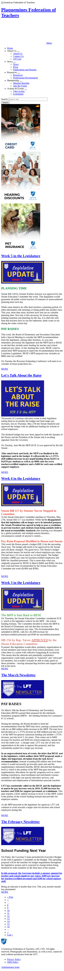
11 (8, 913)
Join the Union (20, 86)
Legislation (18, 94)
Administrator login (10, 967)
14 (8, 921)
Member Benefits (21, 83)
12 (8, 916)
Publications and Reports (24, 69)
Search (4, 99)
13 (8, 918)
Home (10, 48)
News (16, 64)
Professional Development (25, 78)
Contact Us (18, 56)
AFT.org (17, 59)
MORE (4, 369)
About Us (17, 53)
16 (8, 926)
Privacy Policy (14, 959)
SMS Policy (12, 962)
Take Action (19, 91)
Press (15, 67)
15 (8, 924)
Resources (18, 75)
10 (8, 910)
